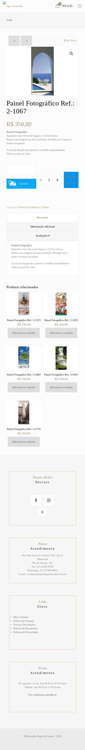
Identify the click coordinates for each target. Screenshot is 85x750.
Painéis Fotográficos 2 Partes (33, 207)
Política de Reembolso (25, 628)
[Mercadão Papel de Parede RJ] (13, 6)
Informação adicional (42, 226)
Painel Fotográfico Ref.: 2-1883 (24, 374)
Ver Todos (71, 40)
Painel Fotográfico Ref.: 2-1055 (61, 320)
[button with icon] (36, 500)
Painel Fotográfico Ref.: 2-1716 (24, 429)
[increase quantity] (57, 180)
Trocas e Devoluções (24, 624)
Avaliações (43, 235)
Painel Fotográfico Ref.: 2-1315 (24, 320)
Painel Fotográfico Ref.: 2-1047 (61, 374)
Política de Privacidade (25, 632)
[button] (72, 54)
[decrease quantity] (40, 180)
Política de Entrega (23, 620)
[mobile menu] (79, 6)
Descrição (42, 217)
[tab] (42, 217)
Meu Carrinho (20, 617)
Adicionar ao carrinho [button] (23, 332)
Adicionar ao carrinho (71, 179)
